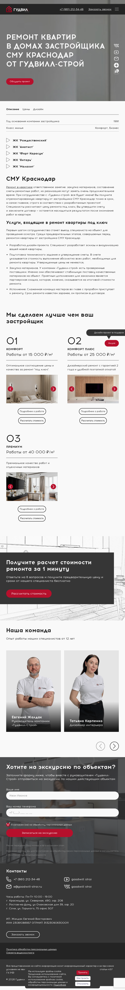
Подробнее (60, 985)
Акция (111, 343)
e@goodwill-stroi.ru (28, 886)
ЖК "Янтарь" (22, 160)
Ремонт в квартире (19, 187)
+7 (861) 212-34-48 (71, 9)
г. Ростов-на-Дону (18, 904)
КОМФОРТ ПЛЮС (81, 349)
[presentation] (100, 746)
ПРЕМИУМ (14, 447)
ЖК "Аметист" (23, 147)
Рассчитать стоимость (32, 420)
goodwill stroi (81, 879)
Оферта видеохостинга (20, 952)
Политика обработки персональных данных (31, 949)
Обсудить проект (20, 81)
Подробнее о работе (32, 411)
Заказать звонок (99, 9)
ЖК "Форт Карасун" (28, 153)
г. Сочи (11, 908)
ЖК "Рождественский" (30, 140)
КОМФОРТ (14, 349)
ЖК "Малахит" (23, 166)
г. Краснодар (15, 900)
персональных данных (59, 824)
